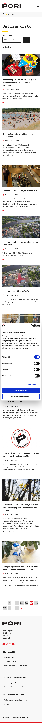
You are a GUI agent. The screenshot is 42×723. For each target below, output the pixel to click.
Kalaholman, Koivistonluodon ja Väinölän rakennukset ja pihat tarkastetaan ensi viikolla (20, 507)
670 (17, 608)
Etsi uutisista (7, 36)
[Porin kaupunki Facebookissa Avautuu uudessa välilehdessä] (3, 644)
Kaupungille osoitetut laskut (14, 687)
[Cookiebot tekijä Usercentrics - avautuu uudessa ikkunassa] (31, 325)
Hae (26, 40)
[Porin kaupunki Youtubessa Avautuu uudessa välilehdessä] (10, 644)
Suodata (8, 47)
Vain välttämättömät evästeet (21, 396)
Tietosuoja (5, 717)
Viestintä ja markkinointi (13, 670)
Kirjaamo (7, 704)
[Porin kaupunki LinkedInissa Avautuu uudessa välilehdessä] (13, 644)
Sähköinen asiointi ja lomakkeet (15, 666)
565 (21, 603)
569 (4, 608)
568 (36, 603)
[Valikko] (37, 6)
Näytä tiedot (31, 384)
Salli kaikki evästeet (21, 390)
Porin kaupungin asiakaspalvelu (15, 700)
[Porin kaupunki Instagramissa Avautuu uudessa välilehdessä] (7, 644)
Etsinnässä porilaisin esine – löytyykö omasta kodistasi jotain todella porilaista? (19, 82)
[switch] (37, 363)
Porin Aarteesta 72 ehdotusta (15, 291)
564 (16, 603)
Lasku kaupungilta (10, 683)
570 (9, 608)
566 (26, 603)
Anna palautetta (10, 661)
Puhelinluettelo (9, 657)
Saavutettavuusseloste (20, 717)
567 (31, 603)
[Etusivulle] (11, 5)
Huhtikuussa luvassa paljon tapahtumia (19, 191)
